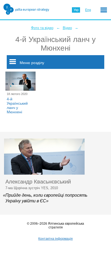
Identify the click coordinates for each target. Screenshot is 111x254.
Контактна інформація (55, 239)
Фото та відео (42, 28)
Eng (88, 10)
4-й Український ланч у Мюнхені (17, 105)
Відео (67, 28)
